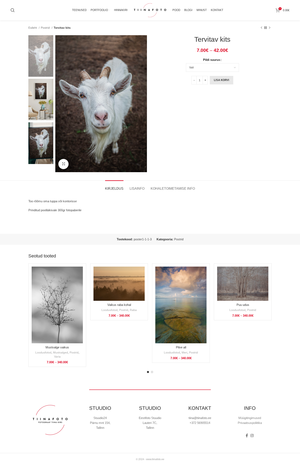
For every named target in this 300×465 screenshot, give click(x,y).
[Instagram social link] (252, 435)
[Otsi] (13, 10)
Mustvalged (60, 352)
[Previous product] (261, 28)
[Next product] (270, 28)
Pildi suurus (211, 59)
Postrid (46, 27)
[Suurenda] (63, 164)
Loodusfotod (43, 352)
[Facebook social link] (246, 435)
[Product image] (57, 304)
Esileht (33, 27)
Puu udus (243, 304)
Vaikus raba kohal (119, 304)
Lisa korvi (221, 80)
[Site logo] (150, 10)
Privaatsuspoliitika (250, 423)
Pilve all (181, 347)
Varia (57, 356)
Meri (184, 352)
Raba (133, 310)
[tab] (114, 186)
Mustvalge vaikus (57, 347)
